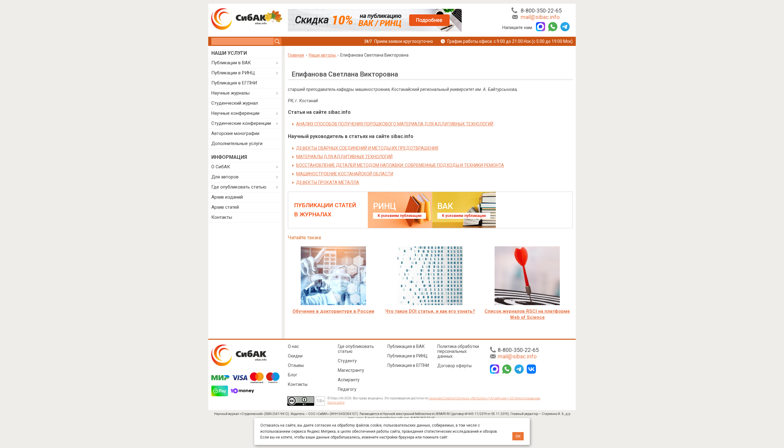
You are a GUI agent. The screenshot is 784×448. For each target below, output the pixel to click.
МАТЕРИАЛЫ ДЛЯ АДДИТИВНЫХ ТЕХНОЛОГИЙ (344, 156)
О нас (293, 346)
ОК (518, 436)
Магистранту (351, 370)
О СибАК (220, 167)
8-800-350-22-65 (541, 10)
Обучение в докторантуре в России (333, 311)
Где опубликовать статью (238, 187)
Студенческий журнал (234, 103)
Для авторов (225, 177)
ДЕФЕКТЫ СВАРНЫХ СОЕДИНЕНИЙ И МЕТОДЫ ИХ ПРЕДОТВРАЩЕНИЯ (367, 148)
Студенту (347, 360)
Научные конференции (235, 113)
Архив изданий (227, 197)
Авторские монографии (235, 133)
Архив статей (225, 207)
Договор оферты (454, 365)
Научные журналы (230, 93)
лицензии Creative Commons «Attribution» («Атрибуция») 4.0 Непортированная (484, 398)
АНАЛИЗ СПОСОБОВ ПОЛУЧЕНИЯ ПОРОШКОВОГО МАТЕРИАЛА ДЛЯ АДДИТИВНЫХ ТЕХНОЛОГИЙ (394, 123)
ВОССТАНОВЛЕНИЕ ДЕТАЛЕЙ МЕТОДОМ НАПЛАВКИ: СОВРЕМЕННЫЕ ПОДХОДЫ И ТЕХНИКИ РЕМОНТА (400, 165)
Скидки (295, 355)
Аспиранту (349, 379)
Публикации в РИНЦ (233, 73)
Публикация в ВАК (406, 346)
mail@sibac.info (540, 17)
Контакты (221, 217)
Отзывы (296, 365)
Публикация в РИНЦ (407, 355)
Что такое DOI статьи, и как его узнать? (430, 311)
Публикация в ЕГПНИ (234, 83)
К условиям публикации (399, 216)
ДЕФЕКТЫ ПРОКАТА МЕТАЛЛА (327, 182)
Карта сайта (336, 402)
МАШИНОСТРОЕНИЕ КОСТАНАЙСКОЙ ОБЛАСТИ (344, 173)
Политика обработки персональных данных (458, 351)
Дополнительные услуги (236, 143)
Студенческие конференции (241, 123)
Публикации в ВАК (231, 62)
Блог (292, 374)
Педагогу (347, 389)
